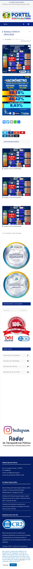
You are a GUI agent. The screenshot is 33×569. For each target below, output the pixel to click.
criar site (13, 533)
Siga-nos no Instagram (11, 361)
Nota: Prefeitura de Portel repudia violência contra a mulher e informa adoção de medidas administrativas (16, 490)
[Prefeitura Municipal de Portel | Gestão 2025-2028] (16, 15)
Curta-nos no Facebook (11, 355)
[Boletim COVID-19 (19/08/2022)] (16, 157)
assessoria (22, 535)
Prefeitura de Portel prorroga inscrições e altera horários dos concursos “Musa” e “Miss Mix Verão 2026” (17, 4)
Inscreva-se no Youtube (11, 372)
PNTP (10, 546)
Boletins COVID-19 (26, 41)
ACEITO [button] (13, 565)
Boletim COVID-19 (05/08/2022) (12, 226)
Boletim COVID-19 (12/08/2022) (12, 197)
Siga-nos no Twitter (10, 366)
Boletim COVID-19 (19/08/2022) (12, 168)
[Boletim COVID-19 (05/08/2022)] (16, 215)
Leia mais (22, 559)
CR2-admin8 (8, 39)
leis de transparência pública (19, 540)
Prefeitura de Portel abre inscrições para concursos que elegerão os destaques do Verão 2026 (15, 506)
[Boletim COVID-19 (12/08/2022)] (16, 186)
